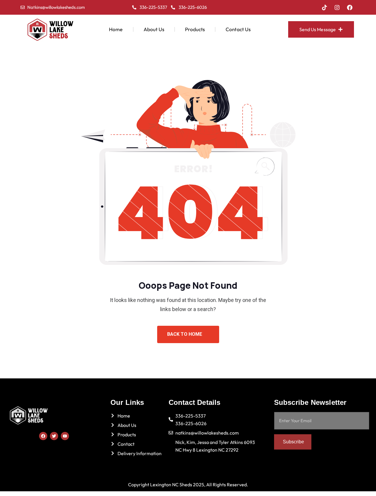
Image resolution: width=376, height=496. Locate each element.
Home (115, 29)
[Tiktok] (324, 7)
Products (195, 29)
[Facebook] (349, 7)
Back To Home (185, 334)
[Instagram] (337, 7)
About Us (154, 29)
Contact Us (238, 29)
